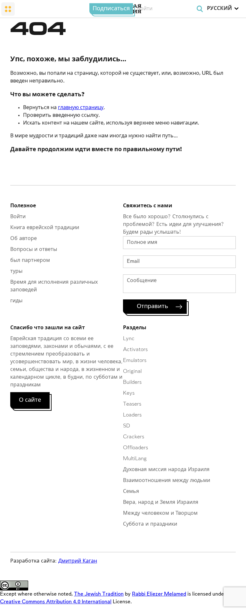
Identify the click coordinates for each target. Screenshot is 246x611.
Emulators (134, 360)
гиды (16, 301)
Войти (144, 9)
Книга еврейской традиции (44, 227)
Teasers (132, 404)
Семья (131, 491)
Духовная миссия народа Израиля (166, 469)
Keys (129, 393)
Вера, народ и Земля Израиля (160, 502)
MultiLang (135, 458)
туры (16, 271)
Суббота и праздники (150, 524)
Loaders (132, 415)
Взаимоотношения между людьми (166, 480)
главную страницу (80, 107)
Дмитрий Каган (77, 561)
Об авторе (23, 238)
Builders (132, 382)
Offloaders (135, 448)
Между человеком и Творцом (160, 513)
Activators (135, 349)
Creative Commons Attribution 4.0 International (55, 602)
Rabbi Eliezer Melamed (159, 594)
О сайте (30, 400)
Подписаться (111, 8)
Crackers (133, 437)
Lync (129, 338)
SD (126, 426)
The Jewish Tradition (99, 594)
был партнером (30, 260)
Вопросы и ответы (33, 249)
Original (132, 371)
